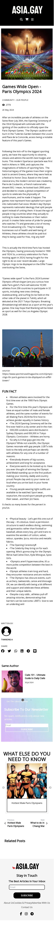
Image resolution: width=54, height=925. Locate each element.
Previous (3, 787)
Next (50, 787)
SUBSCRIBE (27, 729)
